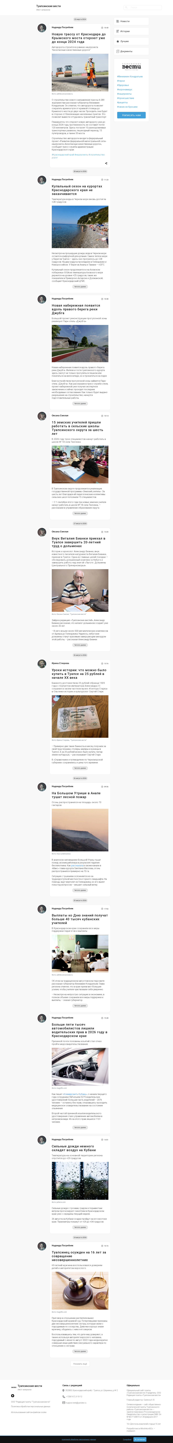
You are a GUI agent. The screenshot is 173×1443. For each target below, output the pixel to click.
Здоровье (124, 85)
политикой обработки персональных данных (79, 1439)
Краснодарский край (63, 154)
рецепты (123, 102)
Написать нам (131, 115)
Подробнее (127, 1439)
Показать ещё (80, 1363)
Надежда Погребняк (62, 27)
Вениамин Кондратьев (131, 76)
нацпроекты (82, 154)
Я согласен (140, 1439)
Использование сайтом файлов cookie (28, 1412)
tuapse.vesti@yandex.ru (76, 1403)
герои (122, 80)
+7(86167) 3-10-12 (74, 1397)
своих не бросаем (128, 106)
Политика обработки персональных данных (30, 1406)
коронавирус (125, 89)
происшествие (126, 98)
